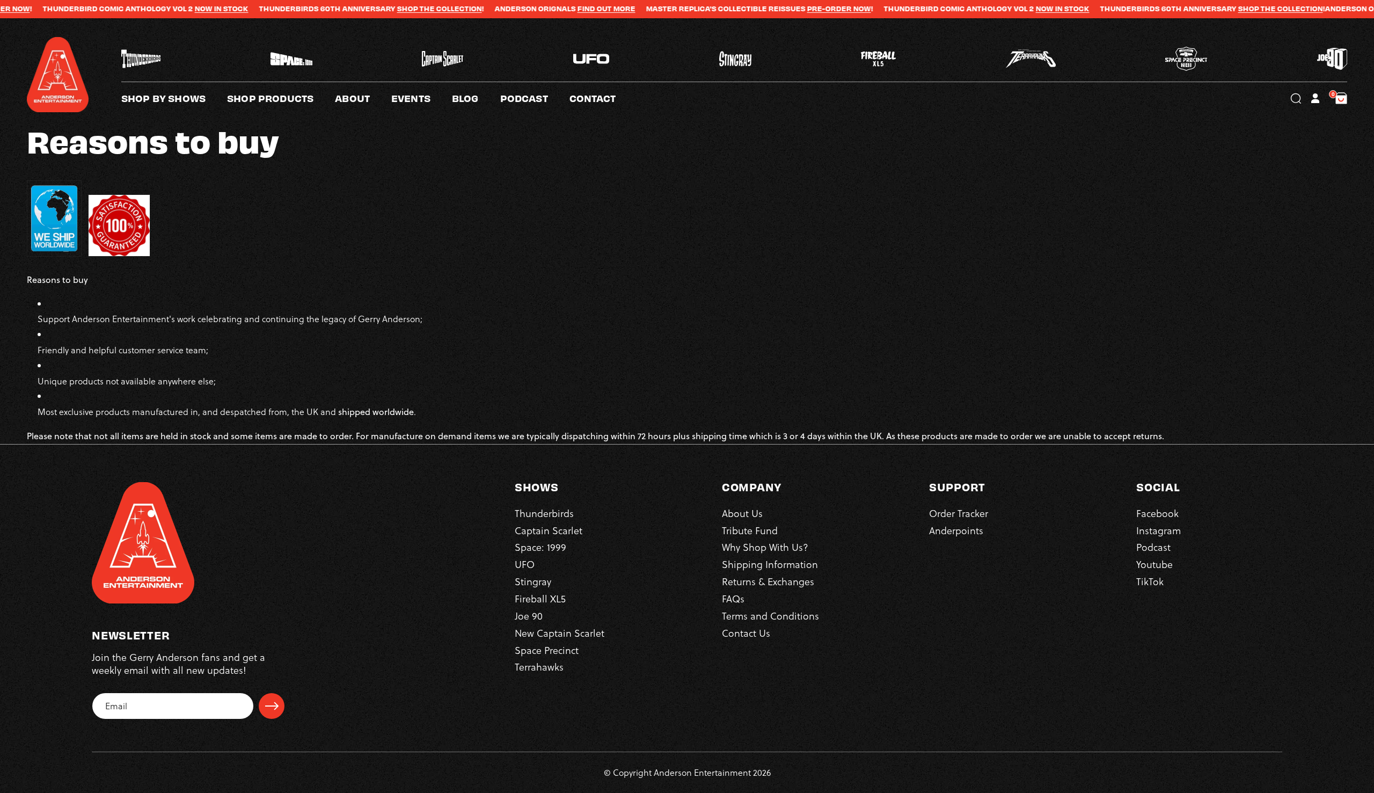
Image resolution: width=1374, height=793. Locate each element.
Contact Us (746, 632)
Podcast (1153, 547)
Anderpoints (956, 530)
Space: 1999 (540, 547)
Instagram (1158, 530)
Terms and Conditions (770, 615)
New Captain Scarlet (559, 632)
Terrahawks (539, 667)
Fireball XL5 (540, 598)
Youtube (1154, 564)
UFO (525, 564)
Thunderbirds (544, 513)
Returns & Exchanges (768, 581)
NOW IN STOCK (176, 8)
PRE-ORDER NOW (793, 8)
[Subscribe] (271, 706)
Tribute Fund (750, 530)
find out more (561, 8)
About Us (742, 513)
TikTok (1150, 581)
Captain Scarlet (548, 530)
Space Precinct (547, 650)
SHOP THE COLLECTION (394, 8)
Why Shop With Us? (765, 547)
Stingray (533, 581)
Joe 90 (529, 615)
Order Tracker (958, 513)
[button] (363, 98)
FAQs (733, 598)
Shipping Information (770, 564)
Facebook (1157, 513)
